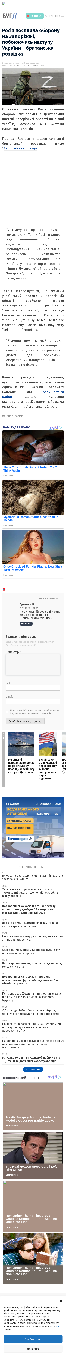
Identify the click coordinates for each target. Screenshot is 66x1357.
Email (10, 696)
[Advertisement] (33, 192)
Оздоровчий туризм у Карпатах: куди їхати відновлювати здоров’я (31, 951)
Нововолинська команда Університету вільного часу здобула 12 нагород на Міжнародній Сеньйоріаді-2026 (28, 909)
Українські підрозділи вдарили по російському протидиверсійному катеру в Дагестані (21, 766)
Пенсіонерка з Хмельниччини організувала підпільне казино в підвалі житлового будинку (31, 997)
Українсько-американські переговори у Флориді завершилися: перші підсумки (48, 769)
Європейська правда (20, 148)
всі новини (33, 1069)
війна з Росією (32, 66)
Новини (20, 66)
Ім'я (9, 682)
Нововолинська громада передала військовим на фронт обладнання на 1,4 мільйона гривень (30, 980)
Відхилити (33, 1348)
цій (57, 1326)
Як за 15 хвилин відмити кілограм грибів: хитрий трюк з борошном (30, 924)
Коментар (13, 652)
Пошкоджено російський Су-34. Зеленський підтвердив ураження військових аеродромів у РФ (31, 1027)
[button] (60, 1300)
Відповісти (26, 623)
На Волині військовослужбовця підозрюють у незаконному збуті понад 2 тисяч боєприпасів (33, 1044)
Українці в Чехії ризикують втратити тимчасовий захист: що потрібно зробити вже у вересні (30, 893)
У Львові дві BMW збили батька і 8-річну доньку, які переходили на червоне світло (30, 1012)
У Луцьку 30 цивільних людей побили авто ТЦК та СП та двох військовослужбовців (31, 1059)
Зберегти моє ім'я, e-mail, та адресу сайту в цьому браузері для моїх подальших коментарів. (34, 712)
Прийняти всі (33, 1339)
